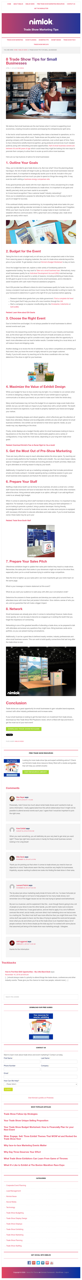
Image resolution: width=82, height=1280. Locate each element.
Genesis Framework (48, 1272)
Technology (10, 1208)
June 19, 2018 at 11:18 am (24, 800)
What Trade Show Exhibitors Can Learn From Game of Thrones (36, 1159)
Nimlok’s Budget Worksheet (51, 262)
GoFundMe (14, 307)
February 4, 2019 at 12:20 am (25, 944)
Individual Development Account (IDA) (44, 273)
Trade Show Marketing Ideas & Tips (41, 23)
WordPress (59, 1272)
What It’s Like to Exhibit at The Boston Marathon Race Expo (34, 1165)
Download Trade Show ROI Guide (24, 729)
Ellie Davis (20, 857)
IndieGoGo (64, 304)
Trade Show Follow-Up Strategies (21, 1114)
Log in (66, 1272)
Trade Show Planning (14, 1240)
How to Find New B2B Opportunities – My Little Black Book (27, 972)
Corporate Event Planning (16, 1186)
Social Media (11, 1202)
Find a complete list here (63, 299)
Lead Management (13, 1191)
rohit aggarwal (21, 942)
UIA (61, 301)
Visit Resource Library (35, 772)
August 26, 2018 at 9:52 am (25, 831)
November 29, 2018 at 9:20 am (26, 888)
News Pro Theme (32, 1272)
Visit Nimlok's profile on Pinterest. (41, 1098)
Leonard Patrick (22, 885)
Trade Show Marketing (14, 1235)
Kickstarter (55, 304)
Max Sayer (20, 797)
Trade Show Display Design (16, 1218)
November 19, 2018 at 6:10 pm (26, 859)
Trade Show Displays (14, 1224)
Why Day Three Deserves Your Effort (22, 1152)
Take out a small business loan (48, 271)
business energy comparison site (37, 179)
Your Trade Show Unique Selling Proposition (26, 1121)
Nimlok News (19, 741)
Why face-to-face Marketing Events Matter (25, 1146)
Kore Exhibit (21, 829)
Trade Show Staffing (14, 1246)
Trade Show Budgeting (15, 1213)
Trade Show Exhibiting (14, 1229)
